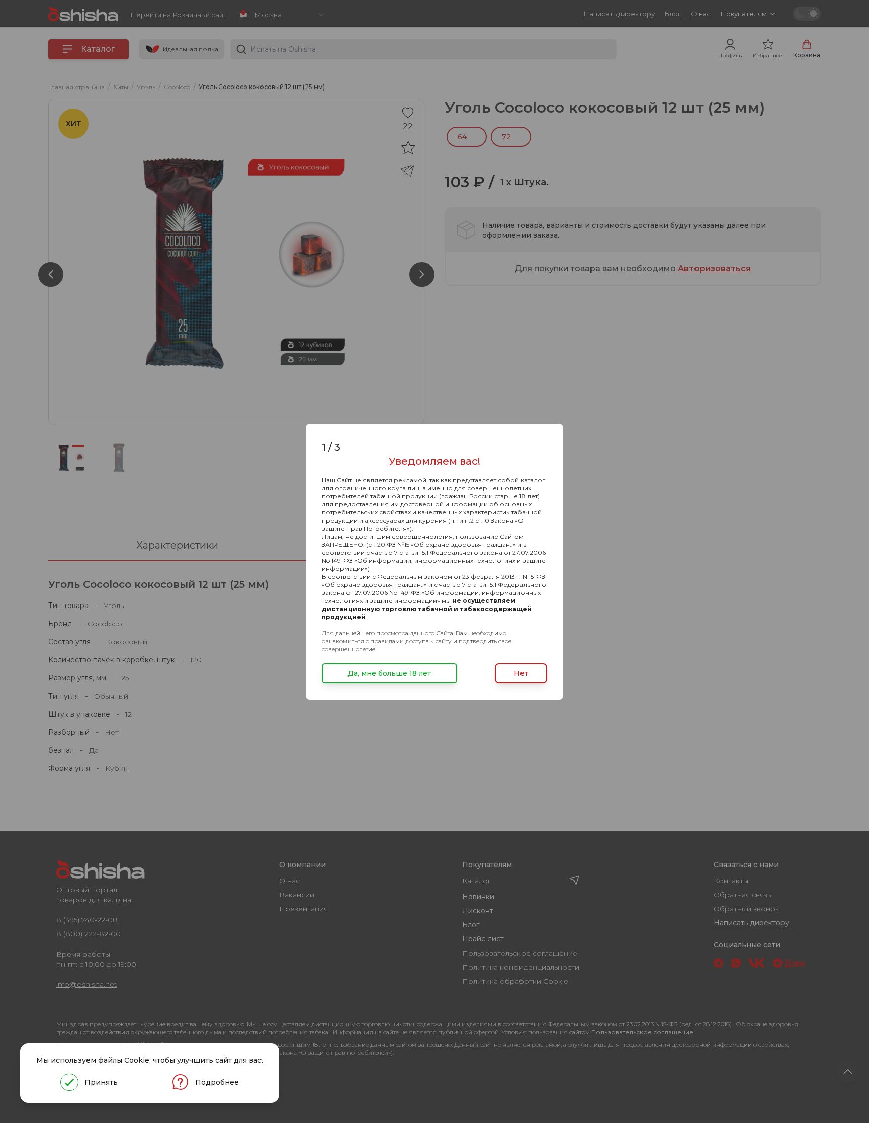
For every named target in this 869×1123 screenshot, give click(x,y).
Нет (521, 673)
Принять (101, 1082)
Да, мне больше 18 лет (389, 673)
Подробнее (217, 1082)
